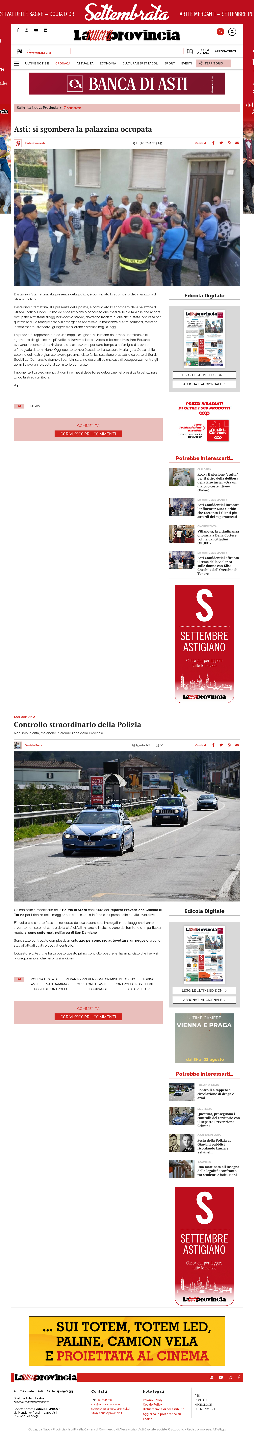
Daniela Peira (33, 745)
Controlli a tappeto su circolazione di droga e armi (215, 1094)
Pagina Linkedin (48, 30)
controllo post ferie (134, 984)
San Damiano (57, 984)
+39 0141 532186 (106, 1400)
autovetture (139, 989)
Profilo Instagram (29, 30)
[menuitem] (37, 63)
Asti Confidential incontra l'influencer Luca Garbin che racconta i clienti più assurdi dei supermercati (218, 510)
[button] (232, 32)
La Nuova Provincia (42, 108)
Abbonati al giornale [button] (202, 384)
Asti (34, 984)
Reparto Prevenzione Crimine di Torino (100, 979)
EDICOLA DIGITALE (203, 51)
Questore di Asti (91, 984)
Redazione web (35, 143)
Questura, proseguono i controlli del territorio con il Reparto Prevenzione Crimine (218, 1119)
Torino (148, 979)
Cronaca (72, 107)
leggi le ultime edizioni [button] (202, 375)
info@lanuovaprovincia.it (106, 1404)
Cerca (220, 31)
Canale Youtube (39, 30)
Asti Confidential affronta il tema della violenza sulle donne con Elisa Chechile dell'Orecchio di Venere (218, 565)
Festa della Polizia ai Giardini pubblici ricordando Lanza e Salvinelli (214, 1146)
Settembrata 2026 (39, 53)
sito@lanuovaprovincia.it (106, 1413)
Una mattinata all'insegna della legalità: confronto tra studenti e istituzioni (218, 1170)
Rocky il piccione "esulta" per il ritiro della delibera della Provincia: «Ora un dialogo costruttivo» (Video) (217, 482)
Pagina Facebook (21, 30)
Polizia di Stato (45, 979)
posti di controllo (51, 989)
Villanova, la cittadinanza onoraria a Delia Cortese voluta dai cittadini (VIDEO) (218, 537)
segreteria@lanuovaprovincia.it (110, 1408)
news (35, 406)
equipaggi (98, 989)
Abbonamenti (225, 51)
